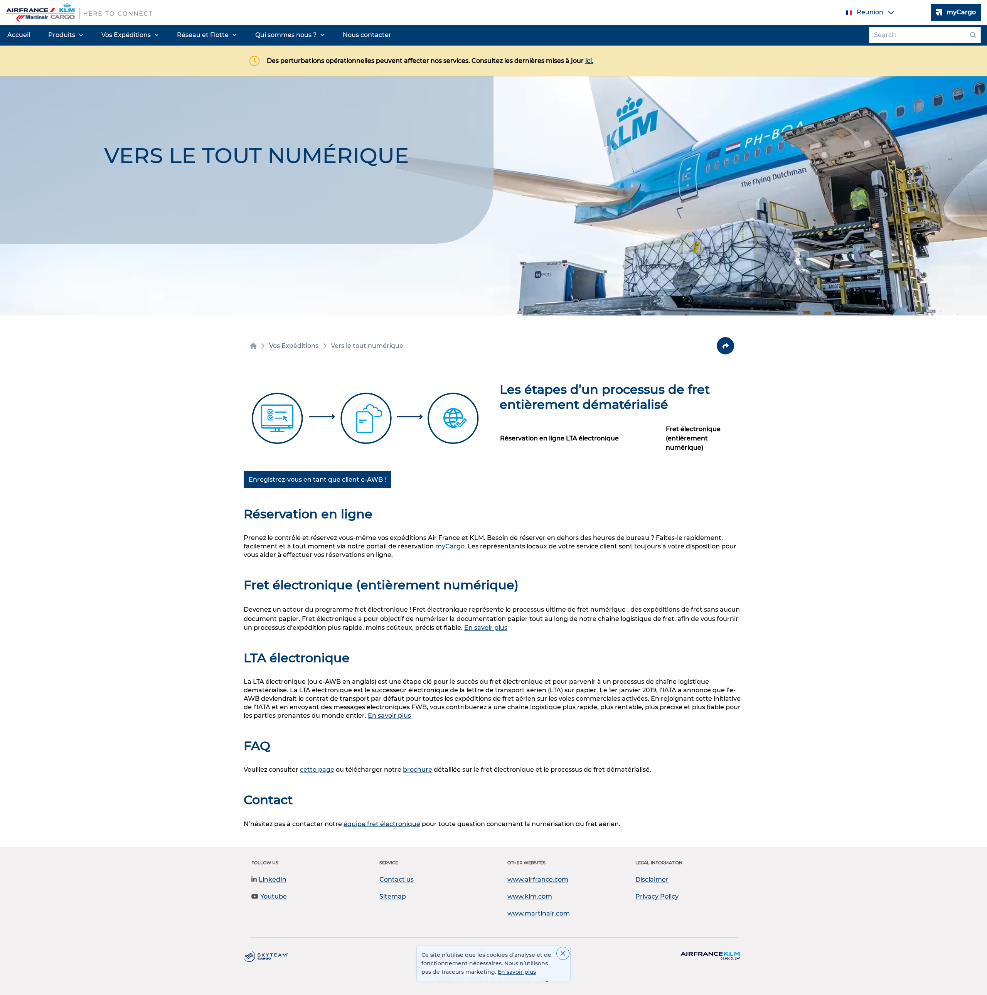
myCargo (450, 546)
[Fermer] (563, 953)
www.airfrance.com (537, 879)
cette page (317, 769)
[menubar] (199, 35)
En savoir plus (485, 627)
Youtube (273, 896)
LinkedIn (272, 879)
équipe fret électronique (382, 824)
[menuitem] (18, 35)
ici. (589, 60)
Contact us (396, 879)
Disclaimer (652, 879)
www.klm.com (529, 896)
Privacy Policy (657, 896)
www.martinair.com (538, 913)
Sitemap (392, 896)
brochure (417, 769)
